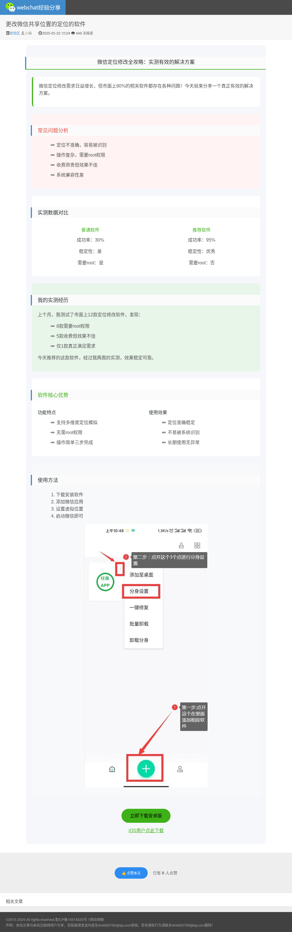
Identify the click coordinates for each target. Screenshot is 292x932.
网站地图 (97, 919)
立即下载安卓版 (146, 815)
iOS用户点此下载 (146, 830)
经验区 (15, 33)
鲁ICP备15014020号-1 (72, 919)
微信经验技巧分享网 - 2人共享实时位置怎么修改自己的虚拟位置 (33, 7)
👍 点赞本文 (131, 872)
